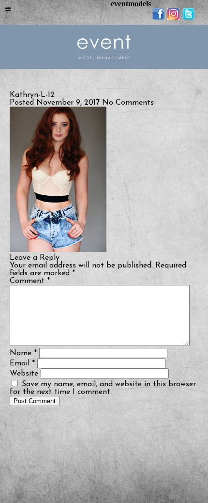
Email (22, 363)
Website (24, 373)
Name (23, 353)
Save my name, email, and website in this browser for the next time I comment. (103, 388)
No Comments (128, 103)
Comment (30, 281)
